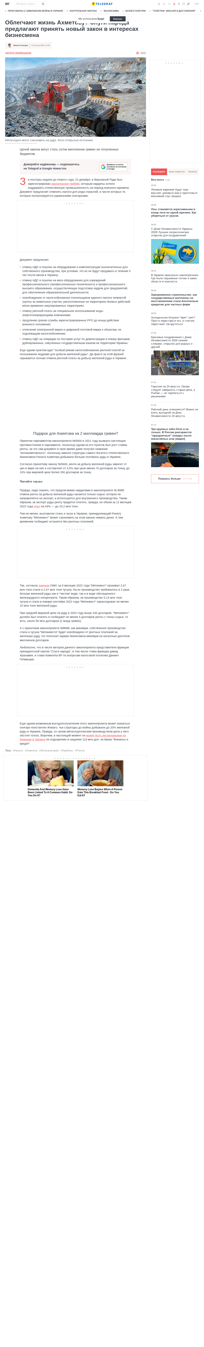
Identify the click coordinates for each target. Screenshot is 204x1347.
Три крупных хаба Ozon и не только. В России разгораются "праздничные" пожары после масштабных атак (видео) (171, 434)
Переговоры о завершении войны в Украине (35, 11)
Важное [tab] (192, 172)
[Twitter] (179, 4)
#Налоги (18, 750)
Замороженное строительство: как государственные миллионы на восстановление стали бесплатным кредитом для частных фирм (174, 299)
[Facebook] (159, 3)
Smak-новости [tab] (177, 172)
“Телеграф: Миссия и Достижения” (174, 11)
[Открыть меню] (7, 4)
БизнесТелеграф (135, 11)
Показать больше (169, 478)
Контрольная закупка (83, 11)
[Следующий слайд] (201, 11)
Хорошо (117, 19)
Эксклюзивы (111, 11)
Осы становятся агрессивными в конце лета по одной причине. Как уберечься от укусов (173, 212)
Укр (197, 4)
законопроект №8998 (65, 183)
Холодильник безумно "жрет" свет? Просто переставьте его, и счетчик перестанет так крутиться (173, 321)
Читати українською (18, 53)
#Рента (79, 750)
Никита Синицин (20, 45)
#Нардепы (67, 750)
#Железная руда (49, 750)
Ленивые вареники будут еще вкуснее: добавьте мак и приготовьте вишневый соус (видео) (174, 193)
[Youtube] (174, 3)
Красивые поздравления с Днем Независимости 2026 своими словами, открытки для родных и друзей (172, 342)
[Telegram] (169, 3)
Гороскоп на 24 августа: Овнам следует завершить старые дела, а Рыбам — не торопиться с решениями (173, 391)
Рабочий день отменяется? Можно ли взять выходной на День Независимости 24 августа (174, 413)
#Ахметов (31, 750)
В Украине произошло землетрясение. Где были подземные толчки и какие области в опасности (175, 278)
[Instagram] (183, 3)
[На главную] (102, 4)
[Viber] (164, 4)
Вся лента (157, 179)
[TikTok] (188, 3)
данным (44, 585)
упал (37, 506)
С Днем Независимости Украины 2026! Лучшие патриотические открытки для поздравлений (171, 232)
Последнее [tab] (159, 172)
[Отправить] (43, 3)
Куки (100, 18)
